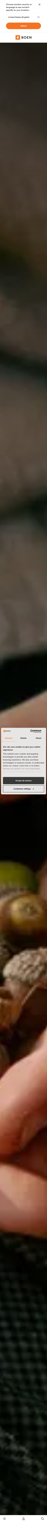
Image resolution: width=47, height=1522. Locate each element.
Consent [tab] (8, 738)
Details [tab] (23, 738)
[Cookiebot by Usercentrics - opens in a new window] (33, 731)
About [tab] (38, 738)
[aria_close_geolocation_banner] (39, 4)
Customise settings (22, 789)
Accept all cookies (23, 781)
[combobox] (24, 17)
